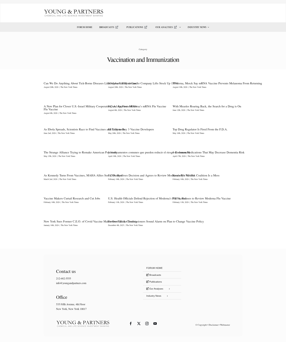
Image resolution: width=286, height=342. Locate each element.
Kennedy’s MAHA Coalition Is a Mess (196, 175)
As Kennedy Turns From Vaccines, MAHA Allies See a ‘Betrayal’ (83, 175)
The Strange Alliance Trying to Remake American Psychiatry (81, 152)
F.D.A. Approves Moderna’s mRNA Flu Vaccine (137, 106)
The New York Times (68, 87)
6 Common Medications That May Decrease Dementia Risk (208, 152)
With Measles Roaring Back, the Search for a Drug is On (207, 106)
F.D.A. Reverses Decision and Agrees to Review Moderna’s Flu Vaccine (151, 175)
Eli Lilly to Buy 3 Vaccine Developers (131, 129)
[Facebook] (131, 323)
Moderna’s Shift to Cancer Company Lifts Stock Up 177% (143, 83)
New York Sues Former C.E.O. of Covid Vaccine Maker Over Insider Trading (90, 221)
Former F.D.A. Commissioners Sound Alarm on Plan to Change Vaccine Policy (156, 221)
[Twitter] (139, 323)
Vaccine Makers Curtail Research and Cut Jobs (72, 198)
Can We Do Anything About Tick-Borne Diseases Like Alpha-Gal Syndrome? (91, 83)
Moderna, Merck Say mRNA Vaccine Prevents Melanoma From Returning (217, 83)
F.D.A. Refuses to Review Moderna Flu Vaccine (202, 198)
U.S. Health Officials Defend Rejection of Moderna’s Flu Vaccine (147, 198)
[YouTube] (155, 323)
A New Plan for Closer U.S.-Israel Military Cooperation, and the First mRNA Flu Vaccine (90, 107)
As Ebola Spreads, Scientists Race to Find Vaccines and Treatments (84, 129)
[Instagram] (147, 323)
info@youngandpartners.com (71, 283)
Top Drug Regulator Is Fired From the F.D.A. (200, 129)
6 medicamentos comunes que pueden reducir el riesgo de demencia (149, 152)
